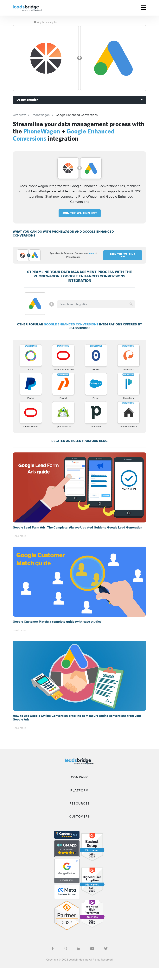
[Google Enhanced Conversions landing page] (113, 58)
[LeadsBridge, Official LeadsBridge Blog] (27, 7)
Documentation (27, 99)
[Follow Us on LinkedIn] (78, 948)
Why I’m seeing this (46, 22)
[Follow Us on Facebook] (53, 948)
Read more (19, 536)
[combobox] (96, 304)
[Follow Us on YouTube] (92, 948)
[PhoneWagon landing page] (46, 58)
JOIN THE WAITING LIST (79, 213)
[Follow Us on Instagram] (65, 948)
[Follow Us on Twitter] (106, 948)
